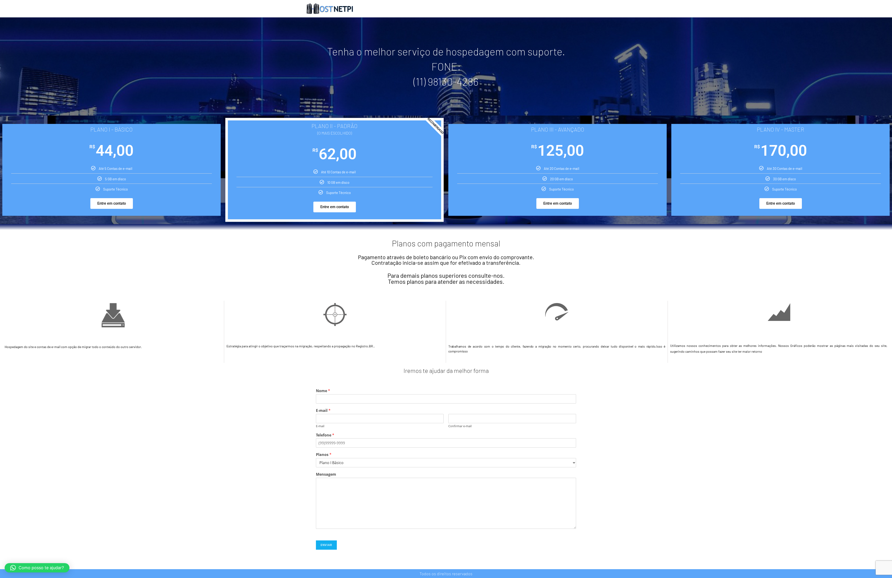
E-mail (323, 410)
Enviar (326, 545)
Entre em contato (111, 203)
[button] (37, 567)
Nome (323, 390)
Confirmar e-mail (460, 426)
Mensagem (326, 474)
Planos (323, 454)
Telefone (325, 435)
